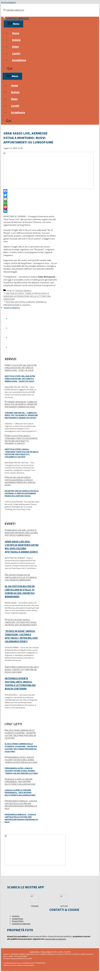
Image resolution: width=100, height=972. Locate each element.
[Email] (30, 199)
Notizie (16, 40)
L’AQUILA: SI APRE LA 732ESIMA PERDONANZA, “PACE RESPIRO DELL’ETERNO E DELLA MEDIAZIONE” (20, 792)
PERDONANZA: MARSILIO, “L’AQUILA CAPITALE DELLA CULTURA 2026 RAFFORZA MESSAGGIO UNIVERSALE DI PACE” (21, 818)
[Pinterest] (30, 207)
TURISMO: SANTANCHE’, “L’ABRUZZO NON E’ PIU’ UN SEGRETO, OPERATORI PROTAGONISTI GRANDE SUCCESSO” (21, 415)
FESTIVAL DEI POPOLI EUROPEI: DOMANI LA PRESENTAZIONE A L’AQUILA (25, 303)
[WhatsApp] (30, 203)
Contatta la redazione (21, 923)
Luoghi (16, 53)
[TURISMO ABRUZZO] (16, 18)
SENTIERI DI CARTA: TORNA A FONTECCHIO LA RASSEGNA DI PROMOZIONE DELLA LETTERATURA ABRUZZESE (27, 296)
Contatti (15, 916)
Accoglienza (19, 60)
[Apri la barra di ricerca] (9, 69)
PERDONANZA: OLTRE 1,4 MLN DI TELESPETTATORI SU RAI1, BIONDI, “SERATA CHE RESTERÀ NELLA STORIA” (22, 770)
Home (15, 33)
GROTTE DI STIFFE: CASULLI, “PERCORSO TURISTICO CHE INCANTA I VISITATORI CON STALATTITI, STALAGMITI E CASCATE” (22, 453)
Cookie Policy (17, 918)
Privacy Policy (17, 921)
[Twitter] (30, 195)
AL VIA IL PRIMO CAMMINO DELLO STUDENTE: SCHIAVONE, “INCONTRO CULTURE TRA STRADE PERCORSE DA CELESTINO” (21, 747)
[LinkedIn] (30, 211)
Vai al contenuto (8, 2)
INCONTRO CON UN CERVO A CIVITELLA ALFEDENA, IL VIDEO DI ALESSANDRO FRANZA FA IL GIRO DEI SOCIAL (21, 493)
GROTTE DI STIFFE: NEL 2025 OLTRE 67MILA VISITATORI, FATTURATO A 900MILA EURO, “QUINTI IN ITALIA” (20, 378)
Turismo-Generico (23, 290)
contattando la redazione (55, 939)
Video (15, 46)
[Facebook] (30, 191)
